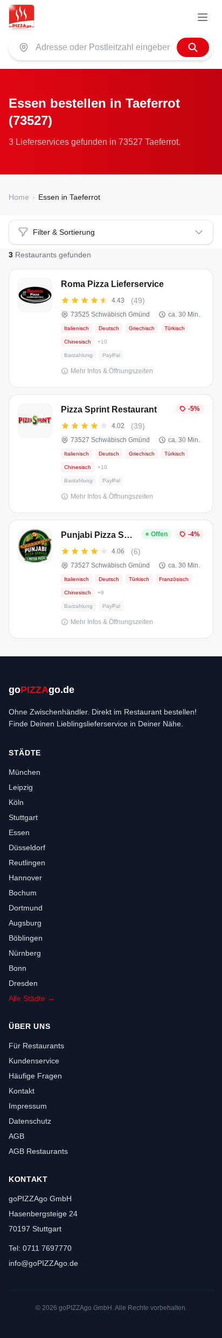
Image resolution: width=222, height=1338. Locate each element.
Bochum (23, 892)
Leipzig (21, 787)
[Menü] (202, 17)
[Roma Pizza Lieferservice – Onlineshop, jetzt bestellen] (111, 328)
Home (19, 197)
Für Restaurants (36, 1045)
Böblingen (26, 938)
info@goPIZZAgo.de (43, 1263)
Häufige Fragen (35, 1075)
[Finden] (193, 47)
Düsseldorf (27, 847)
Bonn (17, 968)
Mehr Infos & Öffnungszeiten (112, 371)
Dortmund (26, 907)
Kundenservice (34, 1060)
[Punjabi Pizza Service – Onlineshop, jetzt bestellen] (111, 579)
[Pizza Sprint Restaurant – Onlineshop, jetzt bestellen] (111, 454)
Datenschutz (30, 1121)
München (24, 772)
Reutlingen (27, 862)
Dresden (23, 983)
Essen (19, 832)
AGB (16, 1136)
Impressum (28, 1106)
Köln (16, 802)
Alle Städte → (32, 998)
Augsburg (25, 923)
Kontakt (21, 1091)
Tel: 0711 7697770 (40, 1248)
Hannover (25, 877)
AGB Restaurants (38, 1151)
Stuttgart (23, 817)
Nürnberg (25, 953)
